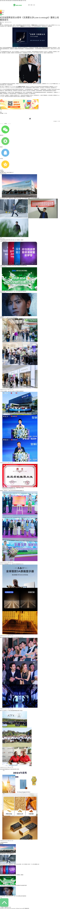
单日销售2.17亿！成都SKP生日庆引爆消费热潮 (8, 317)
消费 (21, 0)
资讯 (3, 0)
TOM (3, 22)
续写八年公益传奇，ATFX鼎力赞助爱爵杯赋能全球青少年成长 (11, 710)
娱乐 (4, 0)
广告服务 (5, 907)
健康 (19, 0)
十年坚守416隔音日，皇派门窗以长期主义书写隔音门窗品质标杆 (12, 391)
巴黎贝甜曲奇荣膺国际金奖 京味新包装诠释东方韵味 (9, 769)
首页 (1, 0)
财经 (18, 0)
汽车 (23, 0)
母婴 (14, 0)
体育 (6, 0)
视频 (16, 0)
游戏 (8, 0)
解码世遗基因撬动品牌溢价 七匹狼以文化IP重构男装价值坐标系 (11, 637)
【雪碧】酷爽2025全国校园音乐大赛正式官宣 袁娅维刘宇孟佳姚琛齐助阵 (13, 265)
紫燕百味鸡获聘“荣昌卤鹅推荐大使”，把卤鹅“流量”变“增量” (13, 487)
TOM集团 (2, 907)
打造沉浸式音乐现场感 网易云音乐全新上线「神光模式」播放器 (11, 239)
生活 (12, 0)
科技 (25, 0)
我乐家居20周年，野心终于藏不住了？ (7, 172)
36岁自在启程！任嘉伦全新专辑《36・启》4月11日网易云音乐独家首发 (13, 291)
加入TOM (9, 907)
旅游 (10, 0)
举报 (1, 112)
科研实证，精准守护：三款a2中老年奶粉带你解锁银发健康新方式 (12, 490)
